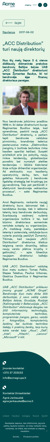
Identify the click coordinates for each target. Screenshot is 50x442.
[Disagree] (46, 431)
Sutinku (16, 437)
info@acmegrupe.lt (14, 377)
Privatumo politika (31, 437)
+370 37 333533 (13, 372)
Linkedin (6, 416)
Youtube (36, 416)
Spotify (44, 416)
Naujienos (9, 32)
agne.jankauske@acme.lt (18, 401)
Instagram (26, 416)
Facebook (15, 416)
